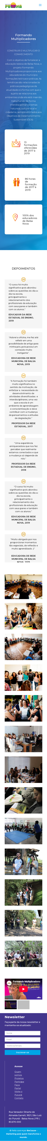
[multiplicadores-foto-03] (23, 905)
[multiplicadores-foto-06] (23, 813)
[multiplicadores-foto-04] (23, 874)
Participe (19, 1082)
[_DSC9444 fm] (23, 721)
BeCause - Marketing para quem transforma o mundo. (23, 1133)
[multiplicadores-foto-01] (23, 966)
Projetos (19, 1078)
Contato (18, 1098)
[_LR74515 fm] (23, 659)
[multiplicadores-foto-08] (23, 751)
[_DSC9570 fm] (23, 629)
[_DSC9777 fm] (23, 690)
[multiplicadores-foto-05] (23, 843)
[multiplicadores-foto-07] (23, 782)
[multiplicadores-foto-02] (23, 935)
